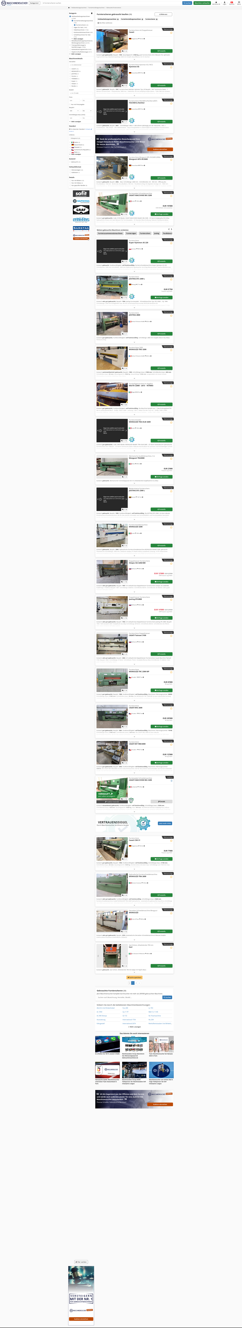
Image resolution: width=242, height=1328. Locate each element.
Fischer (75, 76)
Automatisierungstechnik (81, 49)
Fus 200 (125, 1008)
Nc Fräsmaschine (155, 1016)
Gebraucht (75, 162)
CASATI (75, 69)
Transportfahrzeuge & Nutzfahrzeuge (79, 46)
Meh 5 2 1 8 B (153, 1012)
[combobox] (81, 138)
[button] (239, 3)
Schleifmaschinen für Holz (82, 36)
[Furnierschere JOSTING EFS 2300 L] (112, 287)
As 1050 (99, 1012)
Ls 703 (151, 1008)
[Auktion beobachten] (172, 781)
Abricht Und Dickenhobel (106, 1008)
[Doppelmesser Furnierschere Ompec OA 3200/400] (112, 571)
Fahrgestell (101, 1023)
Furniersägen (131, 233)
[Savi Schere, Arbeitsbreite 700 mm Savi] (112, 956)
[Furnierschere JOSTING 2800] (112, 323)
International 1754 (129, 1020)
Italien (77, 142)
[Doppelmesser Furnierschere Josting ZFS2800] (112, 608)
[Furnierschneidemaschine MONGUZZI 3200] (112, 535)
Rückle (75, 86)
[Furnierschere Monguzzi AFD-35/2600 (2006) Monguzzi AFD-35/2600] (112, 168)
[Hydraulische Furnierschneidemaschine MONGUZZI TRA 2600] (112, 885)
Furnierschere (145, 233)
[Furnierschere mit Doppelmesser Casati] (112, 41)
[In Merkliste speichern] (171, 33)
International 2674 (129, 1023)
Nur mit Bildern (78, 180)
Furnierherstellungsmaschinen (83, 22)
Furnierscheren (82, 25)
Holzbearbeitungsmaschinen (81, 17)
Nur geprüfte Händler (79, 185)
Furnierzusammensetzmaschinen (110, 233)
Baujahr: (71, 107)
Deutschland (79, 145)
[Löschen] (118, 19)
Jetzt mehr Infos (165, 823)
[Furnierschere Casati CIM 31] (112, 849)
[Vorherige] (98, 41)
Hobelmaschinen (81, 30)
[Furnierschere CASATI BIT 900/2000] (112, 752)
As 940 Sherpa (102, 1016)
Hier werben (82, 1262)
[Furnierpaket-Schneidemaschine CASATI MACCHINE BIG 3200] (112, 204)
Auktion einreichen (160, 149)
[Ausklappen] (134, 59)
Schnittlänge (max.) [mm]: (77, 115)
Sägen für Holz (80, 27)
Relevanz (163, 14)
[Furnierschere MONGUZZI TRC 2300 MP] (112, 680)
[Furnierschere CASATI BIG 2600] (112, 716)
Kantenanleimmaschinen (83, 32)
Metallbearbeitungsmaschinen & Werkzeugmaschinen (82, 42)
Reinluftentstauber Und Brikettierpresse (163, 1023)
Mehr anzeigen (135, 1027)
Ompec (75, 83)
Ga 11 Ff (125, 1012)
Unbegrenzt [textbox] (75, 138)
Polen (77, 152)
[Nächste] (126, 41)
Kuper (74, 81)
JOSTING (75, 74)
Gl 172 (125, 1016)
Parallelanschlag (169, 233)
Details (162, 801)
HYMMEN (75, 79)
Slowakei (77, 147)
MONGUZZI (76, 71)
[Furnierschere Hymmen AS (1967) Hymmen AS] (112, 75)
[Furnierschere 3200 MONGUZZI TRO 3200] (112, 358)
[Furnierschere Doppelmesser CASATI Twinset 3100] (112, 644)
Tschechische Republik (82, 150)
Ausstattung (101, 1020)
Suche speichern (135, 977)
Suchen (188, 3)
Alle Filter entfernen (105, 23)
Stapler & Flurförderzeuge (82, 52)
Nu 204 (151, 1020)
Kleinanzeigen (77, 170)
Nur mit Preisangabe (77, 104)
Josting (156, 233)
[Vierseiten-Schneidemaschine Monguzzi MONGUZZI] (112, 921)
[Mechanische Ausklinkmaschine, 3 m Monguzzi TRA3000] (112, 466)
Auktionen (76, 172)
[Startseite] (69, 7)
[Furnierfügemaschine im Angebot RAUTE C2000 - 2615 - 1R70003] (112, 394)
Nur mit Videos (77, 183)
